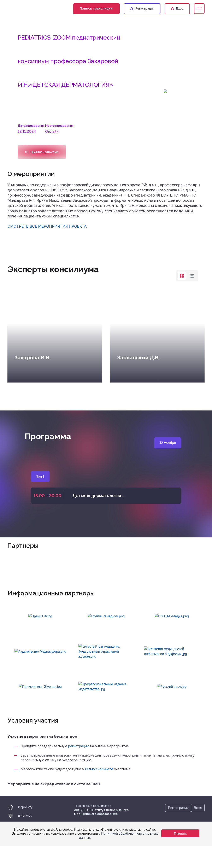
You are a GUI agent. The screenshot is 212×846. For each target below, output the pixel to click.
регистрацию (78, 746)
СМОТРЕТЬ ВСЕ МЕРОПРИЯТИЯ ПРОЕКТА (47, 226)
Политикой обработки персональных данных (118, 835)
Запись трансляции (96, 8)
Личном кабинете (99, 769)
